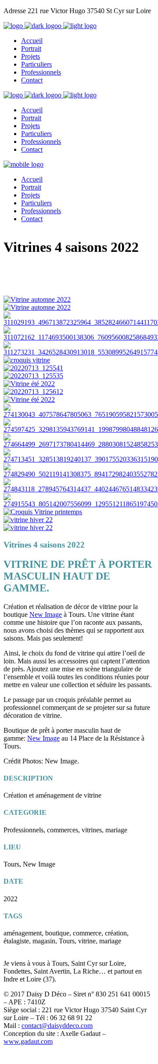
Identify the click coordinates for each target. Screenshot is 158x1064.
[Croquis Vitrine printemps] (43, 512)
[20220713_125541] (33, 368)
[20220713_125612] (33, 391)
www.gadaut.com (28, 1041)
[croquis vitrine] (27, 360)
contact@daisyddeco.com (57, 1025)
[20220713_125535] (33, 376)
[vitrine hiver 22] (28, 519)
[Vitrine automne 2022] (37, 299)
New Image (45, 614)
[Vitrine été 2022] (29, 383)
